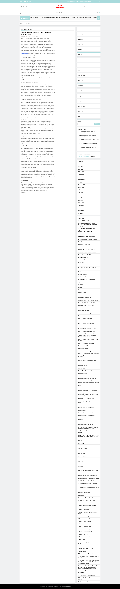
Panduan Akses (81, 368)
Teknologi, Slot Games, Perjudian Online (86, 553)
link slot (80, 49)
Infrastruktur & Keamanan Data (84, 297)
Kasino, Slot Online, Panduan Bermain (86, 315)
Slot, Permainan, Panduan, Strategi (85, 497)
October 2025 (81, 182)
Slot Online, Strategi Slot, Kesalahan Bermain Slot (88, 490)
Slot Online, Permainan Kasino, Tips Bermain (87, 480)
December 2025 (81, 177)
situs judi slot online (82, 448)
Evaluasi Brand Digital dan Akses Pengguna (87, 252)
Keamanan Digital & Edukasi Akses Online (87, 328)
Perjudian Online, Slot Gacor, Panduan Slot (87, 407)
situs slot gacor (24, 53)
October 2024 (81, 213)
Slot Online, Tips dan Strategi (84, 492)
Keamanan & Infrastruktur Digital (85, 318)
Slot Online (80, 466)
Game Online (81, 262)
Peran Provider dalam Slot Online (85, 405)
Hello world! (93, 156)
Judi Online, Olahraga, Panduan (84, 308)
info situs (80, 287)
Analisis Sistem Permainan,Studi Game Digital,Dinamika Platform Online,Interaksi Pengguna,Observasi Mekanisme (87, 230)
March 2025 (80, 200)
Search (79, 121)
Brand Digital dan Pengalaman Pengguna (86, 236)
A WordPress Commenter (83, 156)
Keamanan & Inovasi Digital (84, 321)
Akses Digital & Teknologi (83, 220)
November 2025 (81, 179)
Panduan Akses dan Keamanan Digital (86, 370)
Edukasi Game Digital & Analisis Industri (86, 249)
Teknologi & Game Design (83, 516)
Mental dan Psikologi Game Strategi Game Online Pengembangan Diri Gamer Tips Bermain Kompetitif (88, 355)
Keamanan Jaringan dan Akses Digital (86, 343)
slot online (80, 90)
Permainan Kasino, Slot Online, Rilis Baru (86, 415)
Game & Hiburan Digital (83, 257)
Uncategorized (81, 572)
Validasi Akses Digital (83, 581)
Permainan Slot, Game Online (84, 422)
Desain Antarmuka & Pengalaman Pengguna (87, 239)
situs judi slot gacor (82, 445)
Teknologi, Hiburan (82, 551)
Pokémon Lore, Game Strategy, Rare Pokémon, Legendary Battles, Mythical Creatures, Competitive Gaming (88, 429)
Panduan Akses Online (83, 373)
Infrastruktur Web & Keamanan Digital (86, 305)
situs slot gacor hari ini (83, 456)
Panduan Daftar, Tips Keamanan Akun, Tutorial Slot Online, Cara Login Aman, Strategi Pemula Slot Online (89, 384)
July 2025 (80, 189)
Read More (23, 192)
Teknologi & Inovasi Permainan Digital (86, 524)
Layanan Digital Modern (83, 348)
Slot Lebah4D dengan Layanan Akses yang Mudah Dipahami (37, 17)
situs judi (80, 440)
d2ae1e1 (23, 36)
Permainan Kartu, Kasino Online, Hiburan (86, 412)
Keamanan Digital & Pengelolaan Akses (86, 331)
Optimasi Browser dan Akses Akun (85, 363)
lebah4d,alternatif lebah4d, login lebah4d (86, 351)
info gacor (80, 284)
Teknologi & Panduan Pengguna (84, 529)
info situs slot (81, 289)
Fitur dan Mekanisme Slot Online (85, 254)
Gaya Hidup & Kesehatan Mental (85, 282)
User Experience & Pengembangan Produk (87, 575)
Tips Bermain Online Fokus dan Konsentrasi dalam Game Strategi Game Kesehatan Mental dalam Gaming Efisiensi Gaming (88, 562)
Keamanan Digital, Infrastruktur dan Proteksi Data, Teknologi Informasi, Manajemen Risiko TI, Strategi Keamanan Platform (88, 335)
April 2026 (80, 166)
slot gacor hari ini (82, 463)
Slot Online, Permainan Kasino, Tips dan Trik (87, 483)
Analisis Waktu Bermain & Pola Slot (85, 234)
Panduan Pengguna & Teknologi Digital (86, 398)
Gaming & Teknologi (82, 274)
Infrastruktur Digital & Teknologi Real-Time (87, 302)
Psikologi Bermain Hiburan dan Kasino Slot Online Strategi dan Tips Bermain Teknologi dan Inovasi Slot (88, 437)
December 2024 (81, 208)
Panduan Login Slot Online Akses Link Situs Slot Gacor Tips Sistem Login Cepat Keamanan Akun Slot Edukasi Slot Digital (88, 395)
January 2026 (81, 174)
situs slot (80, 65)
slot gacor (80, 39)
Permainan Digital (82, 410)
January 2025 (81, 205)
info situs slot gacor (82, 292)
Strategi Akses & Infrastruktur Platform (86, 500)
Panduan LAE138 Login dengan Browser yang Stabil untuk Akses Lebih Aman (76, 1)
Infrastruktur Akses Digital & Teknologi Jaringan (88, 300)
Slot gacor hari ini (82, 59)
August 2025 (81, 187)
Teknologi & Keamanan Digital (84, 526)
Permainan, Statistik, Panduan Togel (85, 424)
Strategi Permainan (82, 503)
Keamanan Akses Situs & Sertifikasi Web (86, 326)
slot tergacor (81, 495)
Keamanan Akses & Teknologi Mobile (86, 323)
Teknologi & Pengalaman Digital (85, 531)
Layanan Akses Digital (83, 345)
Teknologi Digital (81, 539)
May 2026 (80, 164)
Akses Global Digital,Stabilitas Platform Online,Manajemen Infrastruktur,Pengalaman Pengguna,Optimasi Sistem (87, 225)
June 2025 (80, 192)
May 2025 (80, 195)
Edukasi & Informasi (82, 241)
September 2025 (81, 184)
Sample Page (59, 12)
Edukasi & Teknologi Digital (84, 244)
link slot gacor (81, 34)
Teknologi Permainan (82, 546)
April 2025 (80, 197)
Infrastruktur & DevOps (83, 295)
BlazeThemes (68, 586)
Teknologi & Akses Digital (83, 509)
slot (79, 70)
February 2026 (81, 171)
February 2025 (81, 202)
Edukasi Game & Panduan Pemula (85, 247)
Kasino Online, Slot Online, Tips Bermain (86, 313)
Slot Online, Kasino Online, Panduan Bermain (87, 475)
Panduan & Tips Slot (82, 365)
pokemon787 (81, 432)
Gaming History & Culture (83, 276)
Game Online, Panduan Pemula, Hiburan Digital (88, 265)
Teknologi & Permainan (83, 534)
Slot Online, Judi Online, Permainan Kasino (87, 473)
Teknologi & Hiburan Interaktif (84, 518)
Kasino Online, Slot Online (83, 310)
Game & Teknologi (82, 259)
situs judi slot (81, 443)
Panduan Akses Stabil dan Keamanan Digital (87, 376)
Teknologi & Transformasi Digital (85, 536)
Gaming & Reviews (82, 271)
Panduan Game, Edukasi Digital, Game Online (87, 390)
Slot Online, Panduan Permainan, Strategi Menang (88, 478)
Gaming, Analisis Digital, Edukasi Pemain (86, 279)
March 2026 (80, 169)
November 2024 (81, 210)
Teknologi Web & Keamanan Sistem (85, 548)
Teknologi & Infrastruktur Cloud (84, 521)
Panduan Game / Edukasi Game (85, 387)
